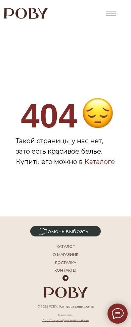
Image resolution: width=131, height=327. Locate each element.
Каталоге (99, 162)
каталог (65, 246)
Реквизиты (65, 315)
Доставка (65, 262)
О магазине (65, 254)
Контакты (65, 270)
